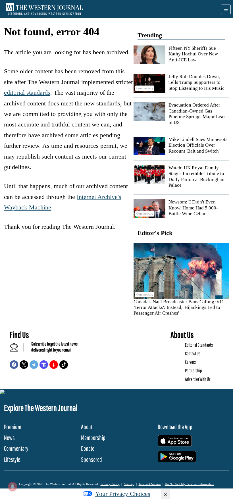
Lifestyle (12, 459)
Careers (190, 362)
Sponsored (91, 459)
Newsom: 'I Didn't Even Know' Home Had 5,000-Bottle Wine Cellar (193, 207)
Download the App (175, 426)
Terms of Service (150, 484)
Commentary (16, 448)
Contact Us (192, 353)
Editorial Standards (199, 345)
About (86, 426)
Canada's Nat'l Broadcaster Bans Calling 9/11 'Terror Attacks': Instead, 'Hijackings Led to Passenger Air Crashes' (179, 307)
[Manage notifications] (12, 486)
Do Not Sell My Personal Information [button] (189, 484)
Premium (12, 426)
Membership (93, 437)
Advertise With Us (198, 379)
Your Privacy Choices (122, 493)
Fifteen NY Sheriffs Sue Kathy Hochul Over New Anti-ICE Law (193, 54)
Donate (87, 448)
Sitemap (129, 484)
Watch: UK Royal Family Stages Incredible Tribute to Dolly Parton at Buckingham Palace (197, 176)
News (9, 437)
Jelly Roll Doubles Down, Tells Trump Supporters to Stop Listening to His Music (196, 82)
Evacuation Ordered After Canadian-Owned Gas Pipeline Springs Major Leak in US (197, 113)
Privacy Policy (110, 484)
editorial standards (27, 92)
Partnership (193, 370)
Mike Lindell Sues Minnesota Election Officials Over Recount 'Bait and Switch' (198, 145)
